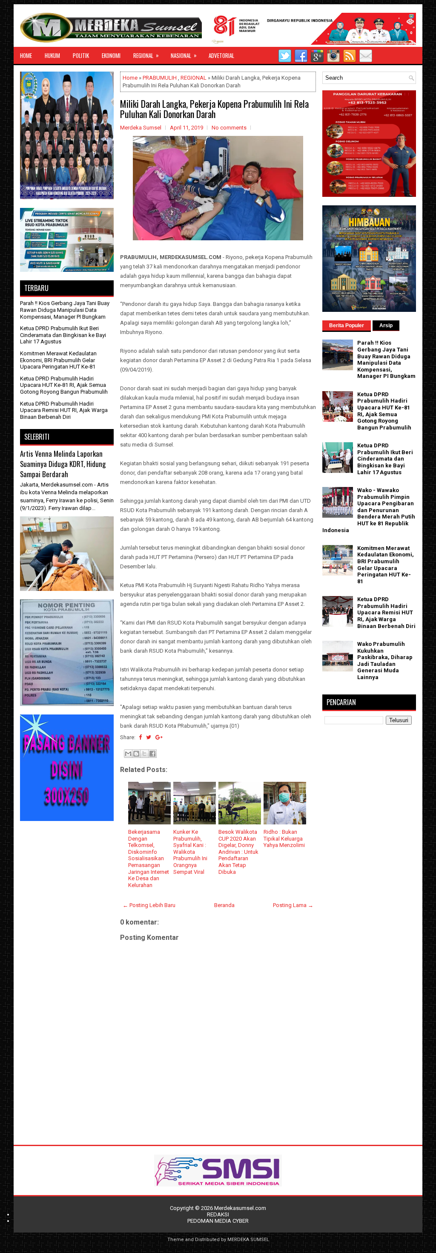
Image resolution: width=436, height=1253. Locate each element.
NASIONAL (184, 55)
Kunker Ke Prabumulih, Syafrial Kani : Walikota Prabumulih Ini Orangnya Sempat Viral (190, 852)
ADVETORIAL (221, 55)
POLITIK (81, 55)
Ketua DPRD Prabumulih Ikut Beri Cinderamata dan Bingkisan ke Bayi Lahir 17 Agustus (63, 335)
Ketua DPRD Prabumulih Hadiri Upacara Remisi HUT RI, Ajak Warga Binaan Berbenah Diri (64, 410)
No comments (229, 127)
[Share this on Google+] (159, 737)
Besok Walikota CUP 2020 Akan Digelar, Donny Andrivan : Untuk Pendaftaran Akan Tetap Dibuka (238, 852)
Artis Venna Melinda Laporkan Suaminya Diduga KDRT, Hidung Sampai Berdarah (63, 463)
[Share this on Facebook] (140, 737)
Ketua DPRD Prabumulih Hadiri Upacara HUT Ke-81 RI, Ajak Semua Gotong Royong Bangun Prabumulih (64, 385)
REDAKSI (218, 1214)
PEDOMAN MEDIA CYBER (218, 1221)
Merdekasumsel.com (240, 1208)
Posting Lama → (293, 905)
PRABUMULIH (160, 78)
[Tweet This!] (148, 737)
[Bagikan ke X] (144, 753)
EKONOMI (111, 55)
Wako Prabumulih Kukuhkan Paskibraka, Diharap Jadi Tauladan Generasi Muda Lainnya (385, 660)
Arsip (386, 325)
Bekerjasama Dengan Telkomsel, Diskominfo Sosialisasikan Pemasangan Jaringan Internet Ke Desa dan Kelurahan (148, 858)
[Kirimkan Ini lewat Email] (128, 753)
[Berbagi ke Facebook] (152, 753)
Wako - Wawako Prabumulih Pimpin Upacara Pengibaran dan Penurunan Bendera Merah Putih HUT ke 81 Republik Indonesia (368, 510)
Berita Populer (346, 325)
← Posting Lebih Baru (149, 905)
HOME (26, 55)
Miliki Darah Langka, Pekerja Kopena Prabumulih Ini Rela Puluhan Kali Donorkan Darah (214, 108)
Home (130, 78)
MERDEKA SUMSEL (248, 1239)
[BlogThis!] (136, 753)
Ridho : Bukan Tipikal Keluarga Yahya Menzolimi (284, 838)
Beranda (224, 905)
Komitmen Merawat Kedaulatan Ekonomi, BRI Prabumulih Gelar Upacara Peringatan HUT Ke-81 (58, 360)
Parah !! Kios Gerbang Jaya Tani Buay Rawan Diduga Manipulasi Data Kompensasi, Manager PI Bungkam (64, 310)
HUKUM (52, 55)
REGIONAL (146, 55)
